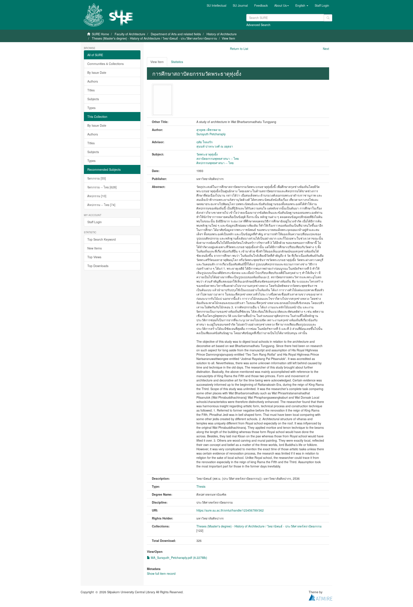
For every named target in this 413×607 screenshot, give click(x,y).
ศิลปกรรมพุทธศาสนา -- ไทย (215, 163)
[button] (281, 5)
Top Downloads (97, 266)
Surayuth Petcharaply (211, 134)
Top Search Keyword (101, 239)
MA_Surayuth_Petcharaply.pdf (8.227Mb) (178, 557)
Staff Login (94, 222)
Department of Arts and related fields (176, 34)
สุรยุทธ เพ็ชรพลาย (208, 130)
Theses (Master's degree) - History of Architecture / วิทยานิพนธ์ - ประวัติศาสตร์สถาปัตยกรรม (154, 38)
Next (326, 48)
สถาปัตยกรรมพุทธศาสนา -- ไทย (217, 158)
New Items (94, 248)
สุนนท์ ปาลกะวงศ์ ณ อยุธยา (214, 146)
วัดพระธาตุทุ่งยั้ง (207, 154)
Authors (92, 81)
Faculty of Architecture (130, 34)
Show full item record (161, 573)
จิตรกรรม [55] (96, 178)
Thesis (200, 486)
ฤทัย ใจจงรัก (204, 142)
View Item (157, 62)
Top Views (94, 257)
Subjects (93, 99)
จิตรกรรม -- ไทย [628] (102, 187)
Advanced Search (258, 25)
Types (91, 108)
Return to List (239, 48)
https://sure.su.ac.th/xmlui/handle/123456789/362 (230, 510)
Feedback (261, 5)
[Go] (328, 18)
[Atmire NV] (320, 597)
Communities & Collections (105, 63)
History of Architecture (221, 34)
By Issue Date (96, 72)
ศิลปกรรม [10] (96, 196)
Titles (91, 90)
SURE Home (100, 34)
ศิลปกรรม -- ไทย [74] (101, 205)
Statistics (177, 62)
